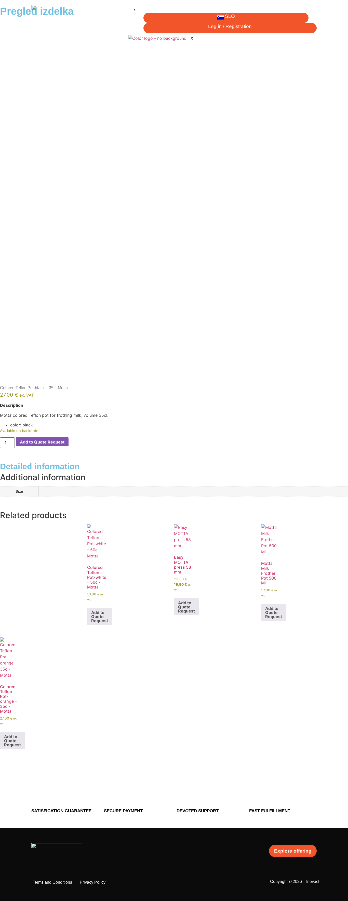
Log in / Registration (230, 26)
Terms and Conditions (52, 882)
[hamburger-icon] (313, 11)
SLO (230, 16)
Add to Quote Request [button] (99, 616)
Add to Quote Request (42, 442)
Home (147, 9)
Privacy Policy (92, 882)
